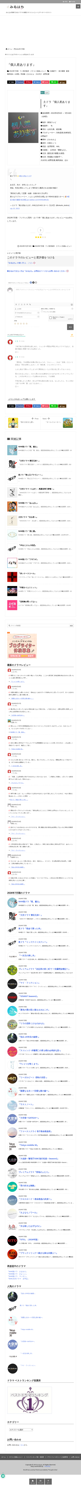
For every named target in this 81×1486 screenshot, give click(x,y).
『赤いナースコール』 (27, 573)
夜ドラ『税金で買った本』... (19, 800)
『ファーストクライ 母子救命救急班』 (35, 1131)
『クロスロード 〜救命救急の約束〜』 (35, 1199)
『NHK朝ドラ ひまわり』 (17, 1271)
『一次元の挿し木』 (16, 766)
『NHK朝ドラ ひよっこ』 (17, 1274)
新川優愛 (62, 71)
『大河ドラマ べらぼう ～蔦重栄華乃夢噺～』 (36, 489)
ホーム (10, 49)
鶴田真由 (10, 74)
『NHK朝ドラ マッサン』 (17, 1276)
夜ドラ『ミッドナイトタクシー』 (33, 942)
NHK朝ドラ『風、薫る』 (28, 446)
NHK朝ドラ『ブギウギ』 (28, 559)
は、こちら (20, 263)
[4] (23, 323)
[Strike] (24, 304)
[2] (18, 323)
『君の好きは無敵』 (27, 1185)
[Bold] (16, 304)
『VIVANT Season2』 (28, 996)
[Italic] (19, 304)
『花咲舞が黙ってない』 (28, 601)
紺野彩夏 (46, 74)
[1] (15, 323)
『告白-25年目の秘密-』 (17, 867)
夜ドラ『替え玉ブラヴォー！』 (30, 475)
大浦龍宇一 (53, 71)
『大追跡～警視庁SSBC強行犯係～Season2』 (38, 1158)
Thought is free (52, 1470)
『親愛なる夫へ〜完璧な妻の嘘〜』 (34, 1090)
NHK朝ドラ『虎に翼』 (27, 531)
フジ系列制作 (24, 71)
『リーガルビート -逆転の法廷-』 (33, 1077)
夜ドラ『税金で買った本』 (30, 928)
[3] (20, 323)
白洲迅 (17, 74)
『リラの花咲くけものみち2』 (31, 1023)
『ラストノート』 (26, 1104)
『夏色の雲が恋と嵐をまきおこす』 (34, 1009)
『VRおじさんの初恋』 (27, 545)
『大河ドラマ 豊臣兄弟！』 (29, 460)
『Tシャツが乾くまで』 (17, 681)
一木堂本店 (46, 1466)
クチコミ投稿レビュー (38, 71)
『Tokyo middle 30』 (17, 749)
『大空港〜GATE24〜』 (17, 715)
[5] (26, 323)
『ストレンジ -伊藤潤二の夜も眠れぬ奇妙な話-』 (40, 1050)
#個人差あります (25, 176)
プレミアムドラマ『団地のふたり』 (34, 1172)
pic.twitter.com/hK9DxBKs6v (38, 200)
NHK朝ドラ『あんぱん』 (28, 503)
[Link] (30, 304)
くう (16, 341)
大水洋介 (39, 74)
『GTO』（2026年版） (28, 1239)
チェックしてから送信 (49, 312)
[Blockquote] (27, 304)
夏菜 (67, 71)
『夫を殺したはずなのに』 (30, 1226)
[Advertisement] (40, 30)
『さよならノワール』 (17, 783)
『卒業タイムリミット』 (28, 587)
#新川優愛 (16, 200)
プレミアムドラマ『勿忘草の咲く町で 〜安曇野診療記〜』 (44, 968)
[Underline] (21, 304)
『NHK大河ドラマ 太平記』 (18, 1278)
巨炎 (12, 722)
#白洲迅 (23, 200)
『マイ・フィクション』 (17, 816)
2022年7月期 (20, 49)
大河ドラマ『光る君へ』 (28, 517)
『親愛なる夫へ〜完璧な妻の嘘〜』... (22, 698)
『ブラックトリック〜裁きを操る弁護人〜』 (38, 1253)
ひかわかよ (30, 74)
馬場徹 (23, 74)
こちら (21, 1445)
